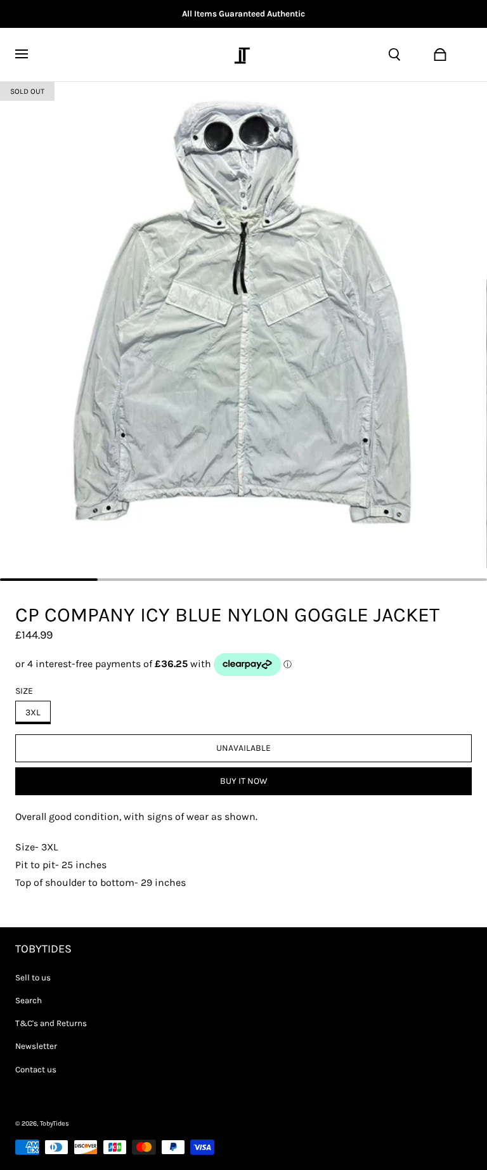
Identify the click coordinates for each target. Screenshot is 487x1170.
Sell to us (33, 977)
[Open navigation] (29, 54)
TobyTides (54, 1123)
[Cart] (440, 54)
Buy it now (244, 781)
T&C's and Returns (51, 1023)
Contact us (35, 1069)
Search (28, 1000)
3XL (33, 712)
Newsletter (36, 1046)
